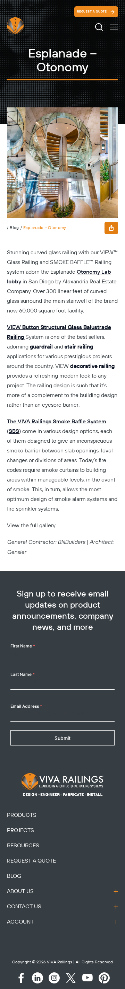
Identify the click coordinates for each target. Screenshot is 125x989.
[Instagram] (54, 977)
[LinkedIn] (37, 977)
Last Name (22, 674)
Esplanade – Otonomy (44, 227)
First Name (22, 645)
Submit (62, 738)
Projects (20, 830)
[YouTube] (87, 977)
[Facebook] (20, 977)
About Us (20, 891)
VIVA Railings (59, 962)
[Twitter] (70, 977)
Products (21, 815)
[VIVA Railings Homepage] (23, 25)
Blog (14, 227)
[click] (114, 27)
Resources (23, 845)
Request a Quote (92, 12)
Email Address (26, 706)
